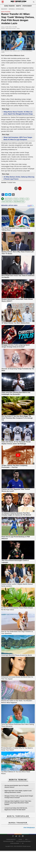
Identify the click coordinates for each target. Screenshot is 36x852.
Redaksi (20, 839)
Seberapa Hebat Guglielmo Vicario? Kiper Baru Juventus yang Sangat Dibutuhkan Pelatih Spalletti (18, 802)
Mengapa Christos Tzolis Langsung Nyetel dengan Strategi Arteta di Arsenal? (19, 796)
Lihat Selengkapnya (29, 827)
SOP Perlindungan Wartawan (23, 841)
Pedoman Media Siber (8, 841)
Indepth (18, 6)
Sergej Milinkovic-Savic (19, 201)
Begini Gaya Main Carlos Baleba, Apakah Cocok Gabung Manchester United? (18, 791)
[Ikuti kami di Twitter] (16, 836)
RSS (23, 843)
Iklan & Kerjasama (14, 843)
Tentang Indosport (11, 839)
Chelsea (16, 198)
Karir (26, 839)
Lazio (27, 198)
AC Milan (22, 198)
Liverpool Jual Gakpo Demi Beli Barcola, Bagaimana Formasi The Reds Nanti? (16, 808)
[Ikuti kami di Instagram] (19, 836)
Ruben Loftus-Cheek (7, 201)
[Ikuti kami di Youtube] (22, 836)
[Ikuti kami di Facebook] (13, 836)
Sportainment (27, 6)
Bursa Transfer (9, 6)
